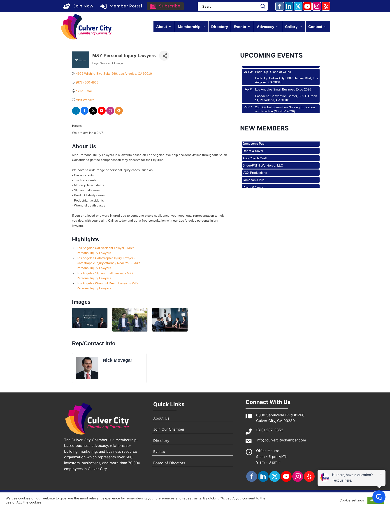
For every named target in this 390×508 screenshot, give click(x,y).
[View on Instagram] (110, 113)
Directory (219, 26)
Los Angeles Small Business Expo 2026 (283, 81)
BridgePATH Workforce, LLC (263, 157)
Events (240, 26)
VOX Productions (255, 164)
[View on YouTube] (102, 113)
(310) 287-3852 (269, 430)
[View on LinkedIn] (76, 113)
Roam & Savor (253, 142)
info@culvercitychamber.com (281, 440)
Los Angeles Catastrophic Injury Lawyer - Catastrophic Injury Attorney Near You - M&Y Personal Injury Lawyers (108, 263)
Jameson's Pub (254, 172)
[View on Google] (119, 113)
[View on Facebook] (84, 113)
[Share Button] (164, 56)
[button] (78, 6)
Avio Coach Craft (255, 150)
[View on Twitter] (93, 113)
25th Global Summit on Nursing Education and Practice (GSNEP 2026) (285, 101)
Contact (315, 26)
